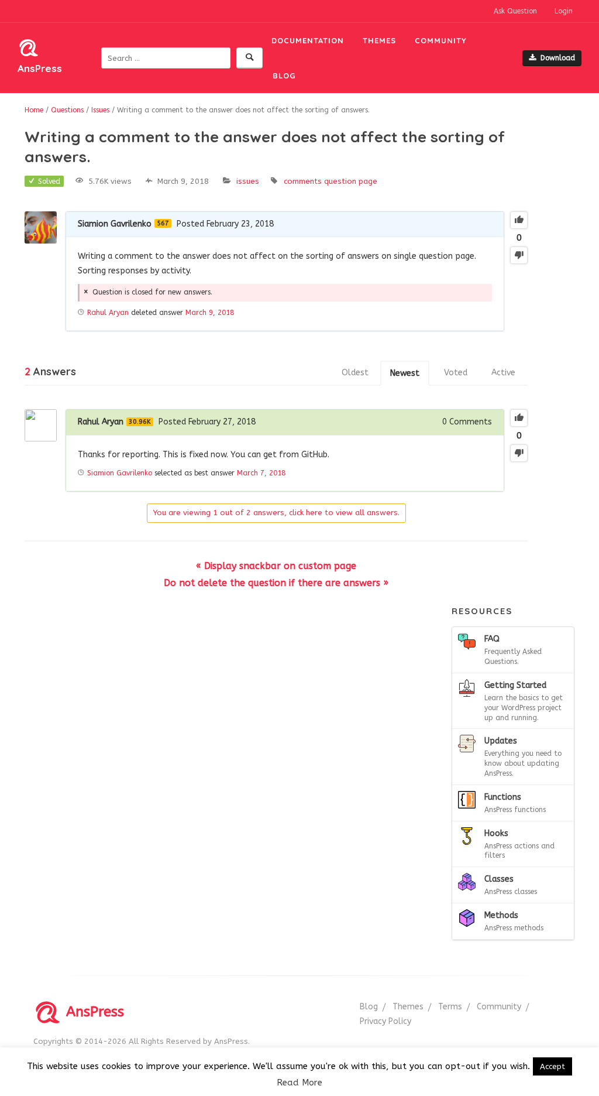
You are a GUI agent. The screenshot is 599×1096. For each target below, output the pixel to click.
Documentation (307, 40)
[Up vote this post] (519, 220)
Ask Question (515, 11)
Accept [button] (552, 1066)
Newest (404, 373)
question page (350, 181)
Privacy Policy (385, 1021)
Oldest (355, 373)
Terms (450, 1007)
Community (441, 40)
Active (503, 373)
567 (163, 223)
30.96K (140, 422)
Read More (299, 1082)
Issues (247, 181)
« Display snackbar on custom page (276, 565)
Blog (284, 75)
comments (303, 181)
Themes (379, 40)
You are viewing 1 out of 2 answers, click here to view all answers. (276, 512)
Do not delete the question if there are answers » (276, 582)
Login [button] (564, 11)
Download (558, 58)
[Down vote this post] (519, 255)
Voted (455, 373)
